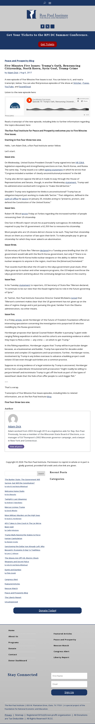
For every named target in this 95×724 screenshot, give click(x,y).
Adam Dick (13, 72)
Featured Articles (12, 584)
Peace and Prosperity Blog (19, 60)
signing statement (54, 169)
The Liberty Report (13, 597)
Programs (14, 642)
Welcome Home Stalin (14, 491)
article (18, 319)
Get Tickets (47, 44)
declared (44, 250)
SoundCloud (25, 86)
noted (74, 298)
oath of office (11, 198)
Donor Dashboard (18, 660)
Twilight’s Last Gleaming (16, 499)
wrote (25, 213)
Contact (13, 654)
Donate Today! (47, 610)
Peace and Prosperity (65, 639)
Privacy (8, 715)
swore (25, 198)
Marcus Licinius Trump (15, 507)
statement (70, 182)
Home (11, 630)
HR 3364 (79, 162)
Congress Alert (11, 579)
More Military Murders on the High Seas (22, 515)
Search (41, 473)
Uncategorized (11, 602)
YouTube (9, 86)
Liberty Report (61, 657)
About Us (13, 636)
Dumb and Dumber (13, 569)
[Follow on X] (47, 26)
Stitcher (77, 83)
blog (49, 396)
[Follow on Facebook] (43, 26)
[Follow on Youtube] (52, 26)
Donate (12, 648)
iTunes (85, 83)
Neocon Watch (11, 588)
